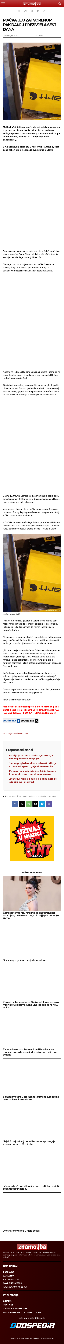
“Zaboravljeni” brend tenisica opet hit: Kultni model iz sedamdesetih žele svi (31, 1187)
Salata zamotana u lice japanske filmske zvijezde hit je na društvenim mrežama (31, 1098)
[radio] (31, 11)
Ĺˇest (19, 796)
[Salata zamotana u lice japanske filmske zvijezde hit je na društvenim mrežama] (32, 1077)
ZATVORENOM (51, 796)
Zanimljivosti (10, 35)
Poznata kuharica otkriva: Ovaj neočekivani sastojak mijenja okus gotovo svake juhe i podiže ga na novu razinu (31, 1005)
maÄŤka (25, 796)
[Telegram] (42, 804)
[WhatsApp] (29, 804)
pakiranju (33, 796)
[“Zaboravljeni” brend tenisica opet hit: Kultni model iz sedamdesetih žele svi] (32, 1166)
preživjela (42, 796)
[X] (22, 804)
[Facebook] (15, 804)
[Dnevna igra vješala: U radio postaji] (32, 1211)
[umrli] (44, 11)
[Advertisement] (32, 200)
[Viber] (49, 804)
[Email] (35, 804)
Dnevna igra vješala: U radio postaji (21, 1230)
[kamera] (37, 11)
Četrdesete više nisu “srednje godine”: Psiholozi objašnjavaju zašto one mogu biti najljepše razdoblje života (31, 915)
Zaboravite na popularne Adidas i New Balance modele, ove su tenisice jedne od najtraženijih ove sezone (30, 1052)
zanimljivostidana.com (15, 733)
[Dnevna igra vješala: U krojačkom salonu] (32, 941)
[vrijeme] (25, 11)
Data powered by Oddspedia (32, 1318)
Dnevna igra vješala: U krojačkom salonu (24, 960)
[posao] (19, 11)
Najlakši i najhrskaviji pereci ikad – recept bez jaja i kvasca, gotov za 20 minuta (29, 1143)
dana (14, 796)
